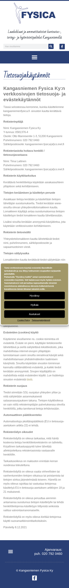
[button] (34, 57)
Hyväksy (35, 295)
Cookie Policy (23, 320)
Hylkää (34, 304)
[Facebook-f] (62, 46)
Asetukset (34, 314)
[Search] (51, 46)
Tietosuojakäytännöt (41, 320)
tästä (29, 379)
